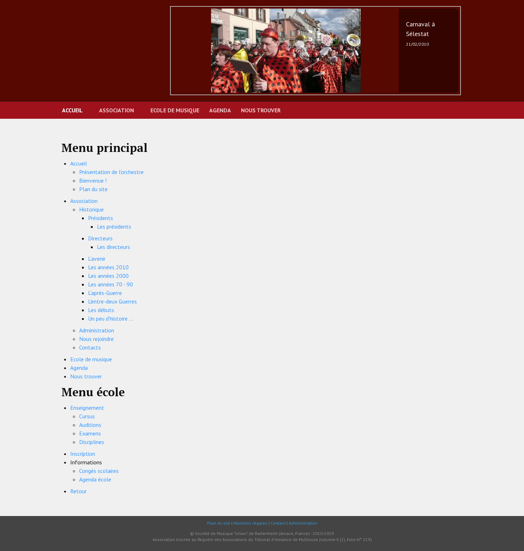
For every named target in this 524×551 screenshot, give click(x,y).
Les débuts (101, 309)
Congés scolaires (99, 470)
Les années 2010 (108, 267)
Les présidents (114, 226)
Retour (78, 491)
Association (116, 110)
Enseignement (87, 407)
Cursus (87, 416)
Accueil (72, 110)
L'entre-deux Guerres (112, 301)
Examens (90, 433)
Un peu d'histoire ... (110, 318)
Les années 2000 (108, 275)
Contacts (90, 347)
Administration (96, 330)
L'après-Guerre (105, 292)
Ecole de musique (174, 110)
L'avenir (97, 258)
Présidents (100, 217)
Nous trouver (261, 110)
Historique (91, 209)
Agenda (220, 110)
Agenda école (95, 479)
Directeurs (100, 238)
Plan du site (93, 189)
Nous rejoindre (96, 338)
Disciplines (91, 441)
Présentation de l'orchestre (111, 171)
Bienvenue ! (93, 180)
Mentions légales (250, 523)
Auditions (90, 424)
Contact (278, 523)
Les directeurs (113, 246)
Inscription (82, 453)
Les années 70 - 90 (110, 284)
